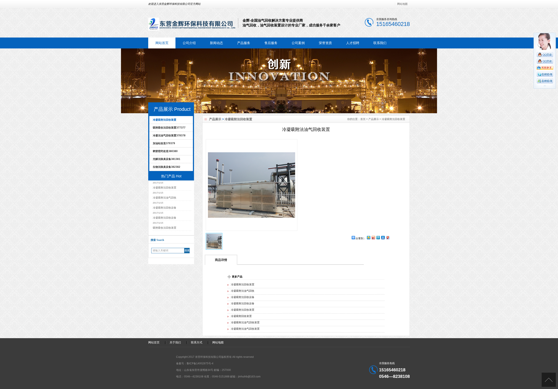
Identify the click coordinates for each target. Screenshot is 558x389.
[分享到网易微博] (387, 237)
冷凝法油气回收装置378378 (169, 135)
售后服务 (270, 43)
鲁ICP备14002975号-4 (200, 363)
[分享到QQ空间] (368, 237)
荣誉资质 (325, 43)
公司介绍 (189, 43)
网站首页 (161, 43)
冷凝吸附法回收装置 (238, 119)
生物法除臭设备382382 (166, 166)
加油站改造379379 (164, 143)
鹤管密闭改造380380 (165, 151)
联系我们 (379, 43)
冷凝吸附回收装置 (241, 316)
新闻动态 (216, 43)
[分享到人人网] (382, 237)
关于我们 (175, 342)
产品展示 (215, 119)
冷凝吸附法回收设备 (242, 297)
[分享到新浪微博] (373, 237)
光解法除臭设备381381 (166, 159)
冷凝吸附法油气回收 (242, 290)
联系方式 (196, 342)
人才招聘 (352, 43)
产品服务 (243, 43)
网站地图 (402, 3)
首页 (363, 119)
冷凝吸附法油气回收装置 (245, 322)
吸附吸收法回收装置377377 (169, 127)
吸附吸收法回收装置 (164, 227)
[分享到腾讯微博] (378, 237)
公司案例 (298, 43)
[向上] (549, 380)
